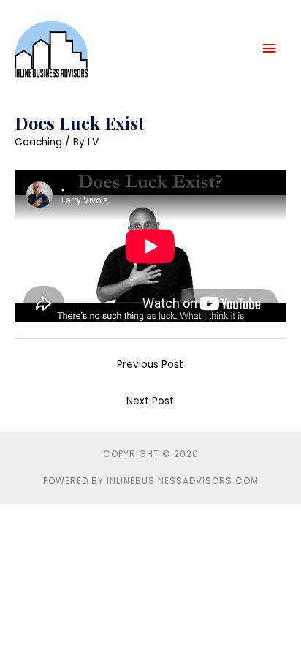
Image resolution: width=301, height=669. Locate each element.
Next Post (150, 401)
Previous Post (150, 364)
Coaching (38, 142)
